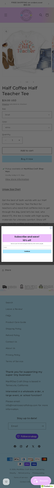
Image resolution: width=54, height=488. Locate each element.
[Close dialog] (51, 228)
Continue (27, 251)
